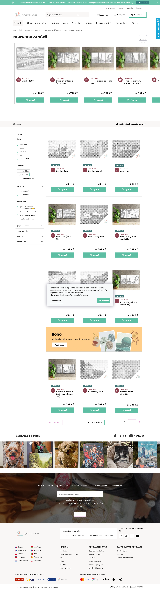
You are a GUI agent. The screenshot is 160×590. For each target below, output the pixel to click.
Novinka (23, 152)
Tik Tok (121, 435)
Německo (21, 557)
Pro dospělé (24, 191)
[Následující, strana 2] (132, 422)
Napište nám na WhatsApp (103, 535)
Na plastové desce (27, 219)
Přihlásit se (103, 15)
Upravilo (137, 587)
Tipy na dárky (65, 568)
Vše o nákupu (110, 8)
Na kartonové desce (27, 215)
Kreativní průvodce (124, 551)
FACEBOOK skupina (96, 568)
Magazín (120, 554)
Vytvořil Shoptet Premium (121, 587)
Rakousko (37, 561)
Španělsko (38, 557)
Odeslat (79, 514)
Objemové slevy (95, 561)
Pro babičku (24, 195)
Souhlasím (104, 300)
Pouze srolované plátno (29, 212)
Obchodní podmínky (96, 551)
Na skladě (23, 145)
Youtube (139, 435)
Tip (21, 155)
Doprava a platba (95, 554)
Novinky (63, 564)
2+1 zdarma (24, 159)
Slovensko (22, 550)
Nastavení (56, 300)
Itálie (36, 554)
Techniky (63, 551)
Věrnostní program (96, 564)
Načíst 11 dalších (94, 422)
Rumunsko (38, 550)
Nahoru (56, 422)
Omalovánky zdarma (125, 558)
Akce (22, 148)
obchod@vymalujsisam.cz (76, 535)
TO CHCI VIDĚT (142, 3)
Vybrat (32, 100)
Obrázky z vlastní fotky (69, 554)
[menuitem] (18, 23)
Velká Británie (23, 561)
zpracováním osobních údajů (69, 503)
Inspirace (63, 558)
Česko (20, 547)
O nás (121, 8)
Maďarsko (38, 547)
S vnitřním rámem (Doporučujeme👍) (27, 207)
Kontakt (130, 8)
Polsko (20, 554)
